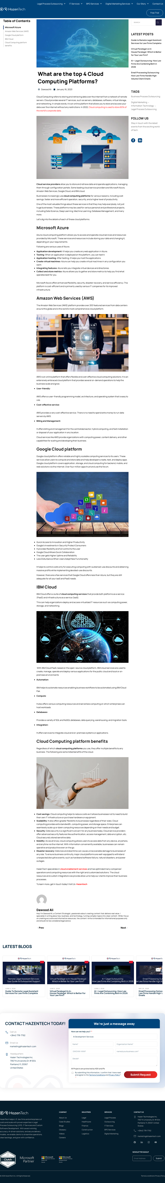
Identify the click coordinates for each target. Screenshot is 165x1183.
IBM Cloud (9, 39)
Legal (84, 1117)
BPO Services (92, 3)
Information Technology (142, 105)
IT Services (74, 3)
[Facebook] (135, 1142)
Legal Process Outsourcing (50, 3)
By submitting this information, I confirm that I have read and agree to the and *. (98, 1073)
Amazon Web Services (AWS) (17, 31)
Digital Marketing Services (118, 3)
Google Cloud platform (14, 35)
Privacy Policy (160, 1176)
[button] (51, 3)
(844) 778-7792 (145, 1130)
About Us (63, 1117)
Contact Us (157, 3)
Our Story (141, 3)
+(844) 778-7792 (17, 1035)
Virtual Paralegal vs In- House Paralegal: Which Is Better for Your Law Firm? (146, 52)
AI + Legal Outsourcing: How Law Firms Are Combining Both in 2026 (146, 63)
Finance (85, 1125)
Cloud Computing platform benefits (16, 44)
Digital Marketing (139, 102)
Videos (61, 1133)
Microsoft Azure (13, 27)
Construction (87, 1129)
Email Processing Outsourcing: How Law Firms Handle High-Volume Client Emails (145, 75)
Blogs (61, 1125)
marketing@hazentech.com (23, 1046)
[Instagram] (148, 1142)
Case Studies (64, 1121)
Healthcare (86, 1121)
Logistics (85, 1133)
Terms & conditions (147, 1176)
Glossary (62, 1129)
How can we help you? (81, 1031)
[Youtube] (155, 1142)
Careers (62, 1137)
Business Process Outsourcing (145, 96)
